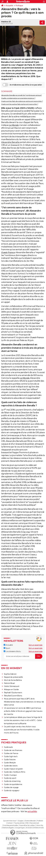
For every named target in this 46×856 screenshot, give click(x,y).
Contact (10, 823)
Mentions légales (8, 828)
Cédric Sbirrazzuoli (11, 686)
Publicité (40, 821)
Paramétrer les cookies (27, 825)
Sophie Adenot (10, 674)
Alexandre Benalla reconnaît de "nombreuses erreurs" (21, 95)
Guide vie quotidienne (13, 784)
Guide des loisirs (11, 766)
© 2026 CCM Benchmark (35, 828)
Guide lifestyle (10, 763)
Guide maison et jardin (13, 769)
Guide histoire (10, 759)
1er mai (26, 532)
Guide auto (8, 747)
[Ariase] (12, 853)
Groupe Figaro (20, 828)
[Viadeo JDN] (34, 848)
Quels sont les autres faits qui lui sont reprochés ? (19, 104)
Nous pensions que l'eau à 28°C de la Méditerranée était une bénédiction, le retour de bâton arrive (24, 702)
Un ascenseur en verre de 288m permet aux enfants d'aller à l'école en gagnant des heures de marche (23, 711)
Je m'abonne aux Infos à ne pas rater (26, 85)
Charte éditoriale (30, 821)
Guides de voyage (11, 787)
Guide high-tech (11, 756)
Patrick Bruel (9, 683)
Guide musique (10, 775)
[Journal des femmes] (12, 838)
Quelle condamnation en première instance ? (18, 98)
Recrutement (34, 823)
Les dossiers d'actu (13, 651)
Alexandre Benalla (10, 142)
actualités (32, 811)
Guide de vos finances (13, 750)
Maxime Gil (6, 22)
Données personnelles (10, 825)
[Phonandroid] (34, 853)
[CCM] (34, 838)
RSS (27, 823)
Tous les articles (19, 823)
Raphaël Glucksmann (13, 692)
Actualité (9, 5)
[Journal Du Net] (12, 843)
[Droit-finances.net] (34, 843)
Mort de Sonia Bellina (13, 680)
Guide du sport (10, 778)
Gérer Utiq (39, 825)
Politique (19, 5)
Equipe (20, 821)
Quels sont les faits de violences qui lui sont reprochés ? (22, 101)
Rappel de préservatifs (13, 677)
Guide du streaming (12, 781)
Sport (7, 648)
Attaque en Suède (11, 689)
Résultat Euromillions (13, 696)
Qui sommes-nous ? (10, 821)
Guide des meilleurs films (14, 772)
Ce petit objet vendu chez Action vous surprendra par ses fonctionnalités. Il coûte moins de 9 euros (21, 729)
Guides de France (11, 753)
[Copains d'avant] (12, 848)
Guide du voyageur (11, 790)
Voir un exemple (35, 645)
